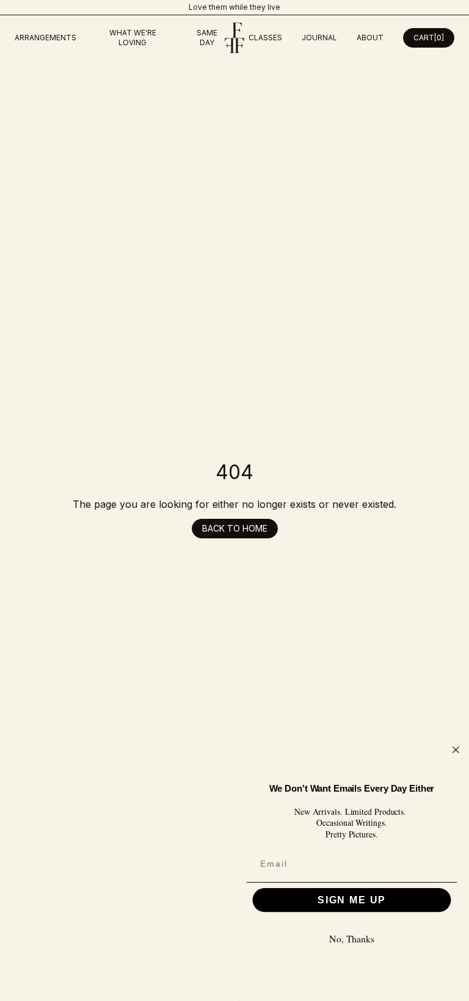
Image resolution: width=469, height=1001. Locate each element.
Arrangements (45, 37)
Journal (319, 37)
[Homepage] (234, 38)
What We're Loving (132, 37)
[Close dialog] (456, 750)
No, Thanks (351, 939)
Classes (265, 37)
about (370, 37)
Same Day (207, 37)
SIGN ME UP (352, 900)
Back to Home (234, 528)
